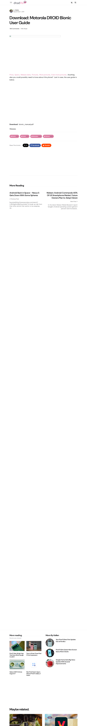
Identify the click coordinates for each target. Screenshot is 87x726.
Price (11, 75)
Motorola (37, 136)
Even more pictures (58, 75)
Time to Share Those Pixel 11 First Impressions (33, 654)
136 (14, 29)
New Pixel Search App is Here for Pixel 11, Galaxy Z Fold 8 (33, 673)
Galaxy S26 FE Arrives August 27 (16, 673)
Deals (14, 717)
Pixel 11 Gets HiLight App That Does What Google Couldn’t (17, 655)
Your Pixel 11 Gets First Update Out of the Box (66, 640)
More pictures (44, 75)
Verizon (49, 136)
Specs (17, 75)
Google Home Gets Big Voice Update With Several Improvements (65, 662)
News (50, 717)
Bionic (15, 136)
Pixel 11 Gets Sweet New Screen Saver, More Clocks (66, 651)
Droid (25, 136)
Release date (26, 75)
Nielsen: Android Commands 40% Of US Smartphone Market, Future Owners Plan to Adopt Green (62, 195)
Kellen (17, 10)
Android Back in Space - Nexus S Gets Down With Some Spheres (24, 194)
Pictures (35, 75)
